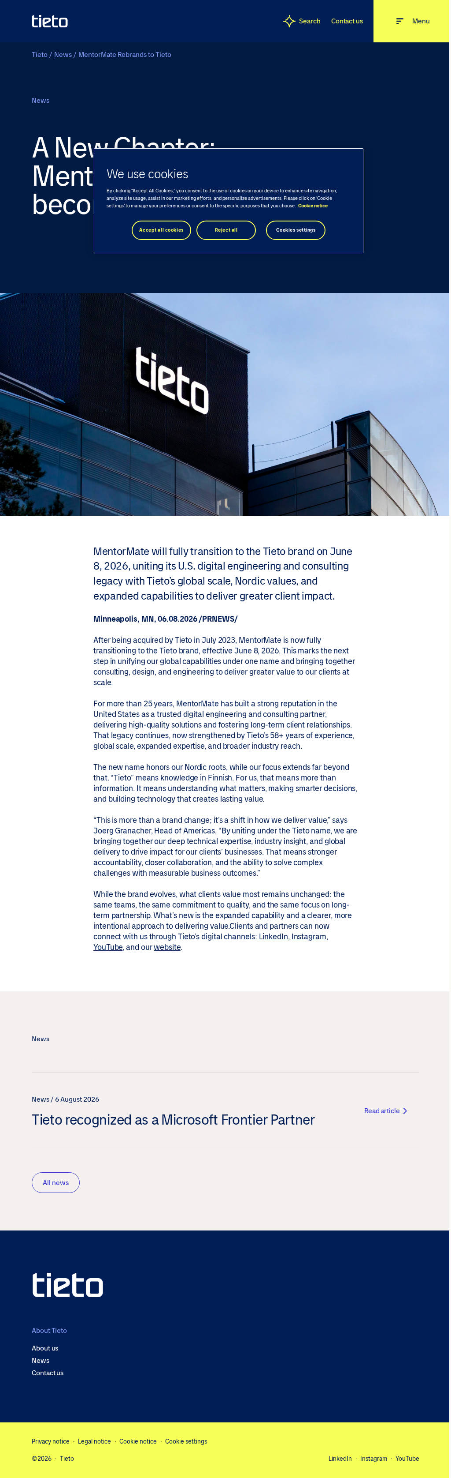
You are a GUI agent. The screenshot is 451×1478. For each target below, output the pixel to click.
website (167, 947)
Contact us (347, 21)
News (63, 54)
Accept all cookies (161, 230)
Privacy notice (51, 1441)
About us (45, 1348)
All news (56, 1182)
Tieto (40, 54)
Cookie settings (186, 1441)
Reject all (226, 230)
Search (310, 21)
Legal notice (94, 1441)
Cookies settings (295, 230)
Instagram (309, 936)
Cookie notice (138, 1441)
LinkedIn (273, 936)
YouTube (107, 947)
